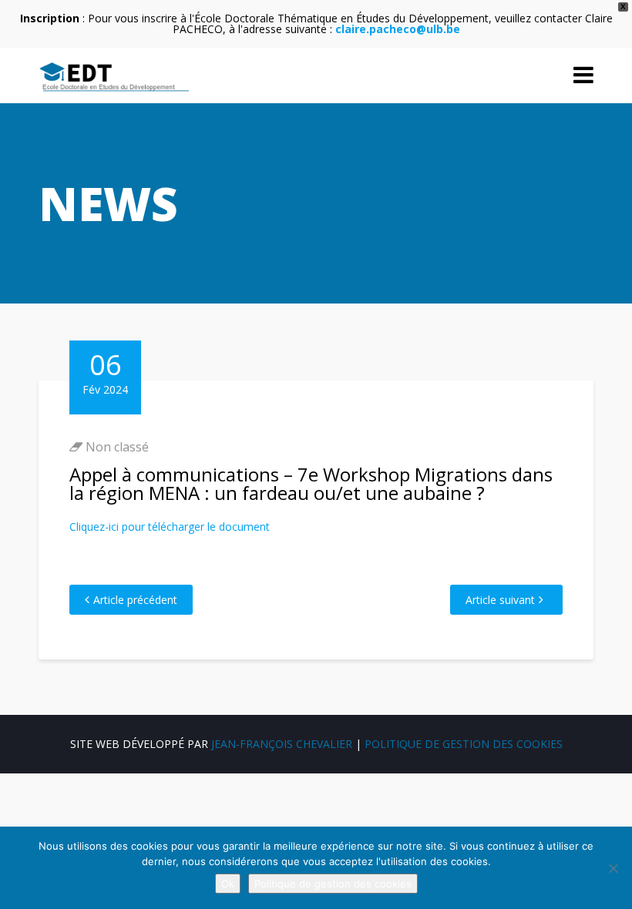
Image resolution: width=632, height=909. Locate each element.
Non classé (117, 446)
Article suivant (500, 599)
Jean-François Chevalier (281, 743)
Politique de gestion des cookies (464, 743)
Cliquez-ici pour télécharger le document (169, 526)
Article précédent (135, 599)
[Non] (612, 868)
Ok (227, 883)
